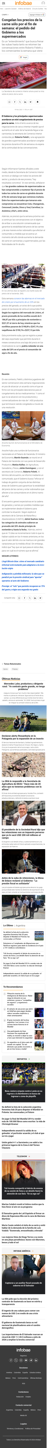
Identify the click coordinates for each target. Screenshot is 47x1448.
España (25, 1372)
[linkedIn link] (36, 1360)
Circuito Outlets (33, 9)
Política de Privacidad (32, 1429)
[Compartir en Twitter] (20, 102)
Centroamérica (23, 1378)
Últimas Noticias (36, 1378)
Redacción (20, 1397)
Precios (15, 669)
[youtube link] (26, 1360)
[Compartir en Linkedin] (25, 102)
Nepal (42, 9)
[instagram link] (21, 1360)
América (9, 1372)
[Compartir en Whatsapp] (9, 102)
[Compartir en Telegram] (30, 102)
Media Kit (23, 1415)
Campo (4, 15)
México (7, 1378)
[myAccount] (43, 3)
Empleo (28, 1397)
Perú (14, 1378)
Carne (5, 669)
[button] (3, 3)
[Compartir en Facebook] (15, 102)
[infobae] (23, 3)
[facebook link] (11, 1360)
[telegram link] (31, 1360)
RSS (23, 1383)
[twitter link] (16, 1360)
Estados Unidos (35, 1372)
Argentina (9, 1410)
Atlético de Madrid (20, 9)
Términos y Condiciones (15, 1429)
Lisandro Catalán (7, 9)
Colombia (17, 1372)
